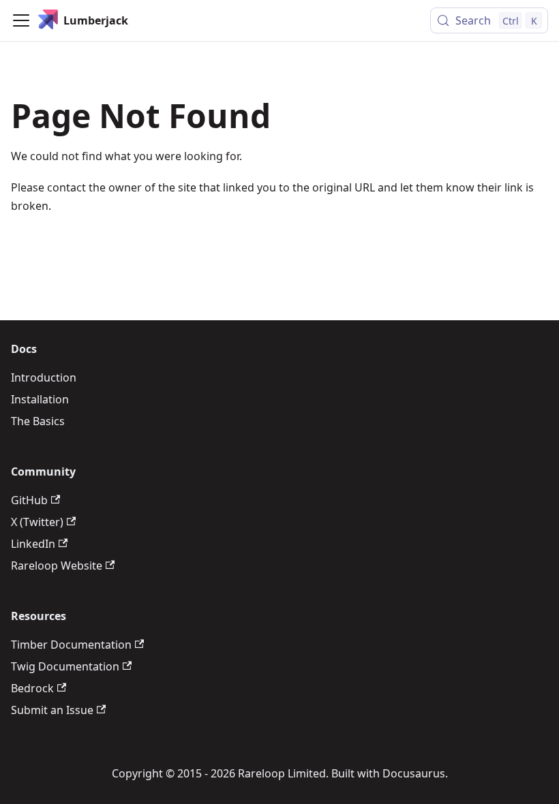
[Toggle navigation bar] (21, 20)
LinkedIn (33, 543)
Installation (40, 399)
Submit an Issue (52, 709)
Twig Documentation (65, 666)
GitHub (29, 500)
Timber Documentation (71, 644)
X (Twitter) (37, 521)
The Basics (38, 421)
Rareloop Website (56, 565)
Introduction (43, 377)
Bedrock (32, 688)
